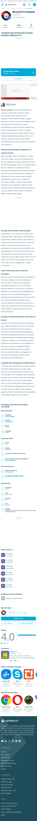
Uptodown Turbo (8, 790)
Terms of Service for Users (9, 803)
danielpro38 (13, 651)
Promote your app (7, 785)
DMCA (3, 815)
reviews (5, 27)
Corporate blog (6, 766)
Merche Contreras (11, 104)
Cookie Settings (6, 809)
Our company (5, 755)
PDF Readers (19, 1)
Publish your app (6, 782)
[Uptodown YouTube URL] (2, 741)
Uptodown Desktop (12, 1)
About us (4, 752)
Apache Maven (32, 1)
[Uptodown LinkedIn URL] (16, 741)
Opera (5, 1)
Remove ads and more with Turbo (17, 65)
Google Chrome (6, 707)
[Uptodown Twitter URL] (9, 741)
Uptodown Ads (6, 787)
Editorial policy (5, 757)
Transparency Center (7, 760)
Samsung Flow (6, 681)
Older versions (18, 79)
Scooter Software (18, 17)
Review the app (18, 618)
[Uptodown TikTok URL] (6, 741)
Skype (17, 681)
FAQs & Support (6, 793)
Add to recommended (27, 623)
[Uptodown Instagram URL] (13, 741)
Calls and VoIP (9, 422)
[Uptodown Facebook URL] (19, 741)
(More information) (10, 460)
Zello (28, 681)
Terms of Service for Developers (11, 812)
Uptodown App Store (8, 779)
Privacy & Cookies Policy (8, 806)
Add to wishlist (8, 623)
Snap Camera (28, 707)
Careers (3, 769)
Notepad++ (25, 1)
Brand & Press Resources (8, 763)
